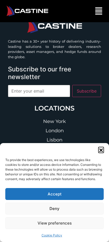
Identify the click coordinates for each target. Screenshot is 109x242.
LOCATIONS (54, 108)
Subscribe (87, 91)
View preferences (55, 223)
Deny (54, 208)
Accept (55, 194)
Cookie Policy (52, 235)
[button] (101, 149)
